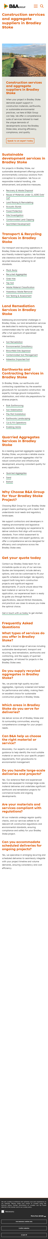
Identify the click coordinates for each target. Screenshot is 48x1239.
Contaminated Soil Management (22, 355)
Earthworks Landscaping (18, 418)
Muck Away (11, 270)
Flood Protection (14, 211)
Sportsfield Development (18, 224)
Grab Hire (10, 278)
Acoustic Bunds (13, 206)
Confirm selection (24, 1228)
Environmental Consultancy (19, 346)
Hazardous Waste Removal (19, 291)
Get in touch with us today (15, 613)
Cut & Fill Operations (16, 422)
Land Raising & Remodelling (19, 202)
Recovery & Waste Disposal (19, 190)
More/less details (37, 1216)
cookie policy (27, 1207)
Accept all (24, 1235)
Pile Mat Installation (16, 414)
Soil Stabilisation (14, 410)
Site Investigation (14, 215)
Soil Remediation (14, 342)
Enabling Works (13, 427)
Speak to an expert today (20, 140)
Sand (8, 477)
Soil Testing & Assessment (18, 296)
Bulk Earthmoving (14, 405)
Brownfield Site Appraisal (18, 350)
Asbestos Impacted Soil (18, 359)
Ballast (9, 481)
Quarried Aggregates (16, 473)
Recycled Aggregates (16, 274)
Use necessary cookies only (24, 1221)
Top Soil (10, 283)
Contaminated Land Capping (20, 219)
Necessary (9, 1211)
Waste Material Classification (20, 287)
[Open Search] (42, 6)
